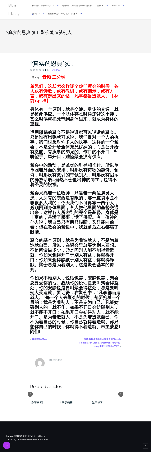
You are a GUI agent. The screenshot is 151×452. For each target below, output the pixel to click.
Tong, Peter (55, 70)
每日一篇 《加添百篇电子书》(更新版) (77, 5)
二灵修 (98, 5)
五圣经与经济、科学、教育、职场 (61, 14)
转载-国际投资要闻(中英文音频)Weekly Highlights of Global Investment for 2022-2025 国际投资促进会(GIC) (100, 342)
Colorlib (21, 439)
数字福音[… (37, 402)
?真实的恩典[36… (51, 63)
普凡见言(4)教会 (39, 339)
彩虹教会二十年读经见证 (41, 5)
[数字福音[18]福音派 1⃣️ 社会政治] (106, 394)
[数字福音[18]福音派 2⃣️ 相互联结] (75, 394)
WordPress (42, 439)
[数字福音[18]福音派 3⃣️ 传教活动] (45, 394)
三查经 (114, 5)
